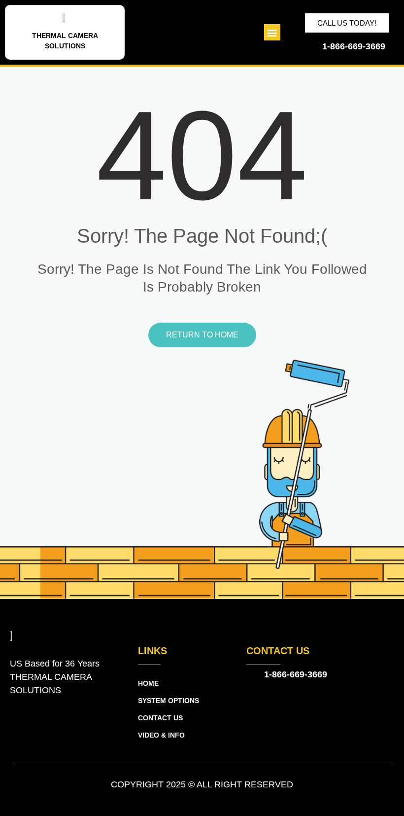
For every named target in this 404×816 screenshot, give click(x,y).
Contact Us (277, 650)
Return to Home (202, 335)
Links (152, 650)
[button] (272, 32)
